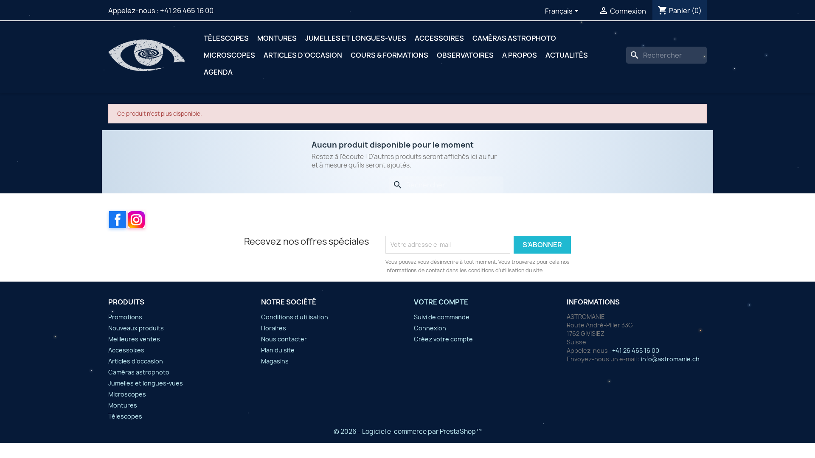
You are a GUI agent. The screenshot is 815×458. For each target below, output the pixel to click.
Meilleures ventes (134, 339)
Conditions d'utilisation (294, 317)
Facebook (117, 219)
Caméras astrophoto (514, 38)
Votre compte (441, 302)
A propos (519, 55)
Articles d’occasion (303, 55)
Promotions (125, 317)
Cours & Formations (389, 55)
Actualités (566, 55)
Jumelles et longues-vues (355, 38)
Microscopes (229, 55)
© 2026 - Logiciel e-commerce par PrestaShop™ (408, 431)
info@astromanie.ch (670, 359)
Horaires (273, 328)
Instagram (136, 219)
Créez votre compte (443, 339)
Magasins (275, 361)
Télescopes (226, 38)
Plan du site (278, 350)
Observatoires (465, 55)
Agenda (218, 72)
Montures (277, 38)
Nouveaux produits (136, 328)
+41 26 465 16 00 (187, 10)
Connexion (430, 328)
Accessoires (439, 38)
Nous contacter (284, 339)
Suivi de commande (441, 317)
